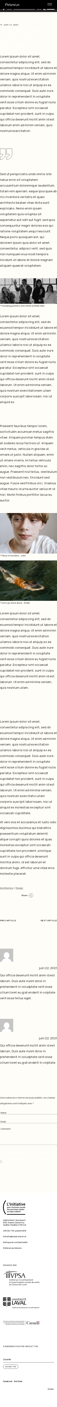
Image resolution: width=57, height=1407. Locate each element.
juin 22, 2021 (48, 968)
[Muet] (44, 9)
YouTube (18, 1381)
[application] (28, 9)
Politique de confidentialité (15, 1242)
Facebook (7, 1381)
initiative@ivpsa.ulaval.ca (14, 1236)
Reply (3, 1007)
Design (19, 888)
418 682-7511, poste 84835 (14, 1230)
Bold (4, 895)
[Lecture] (3, 9)
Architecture (6, 888)
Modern (15, 895)
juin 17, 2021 (11, 24)
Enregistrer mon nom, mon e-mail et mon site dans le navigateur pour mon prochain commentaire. (27, 1161)
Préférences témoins (12, 1248)
